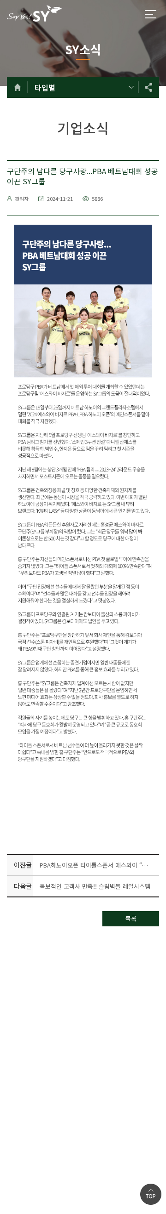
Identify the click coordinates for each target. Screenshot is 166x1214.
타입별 (45, 87)
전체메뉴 (150, 14)
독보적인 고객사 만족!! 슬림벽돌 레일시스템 (95, 886)
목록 (130, 918)
